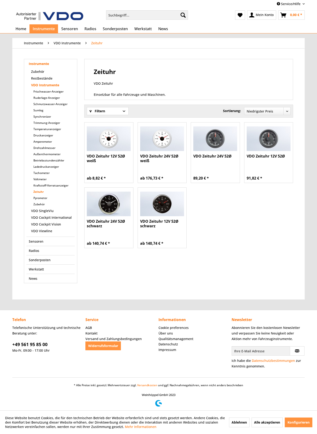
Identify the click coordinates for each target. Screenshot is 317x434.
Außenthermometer (47, 154)
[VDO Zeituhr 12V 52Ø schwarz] (162, 204)
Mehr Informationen (140, 426)
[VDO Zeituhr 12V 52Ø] (269, 139)
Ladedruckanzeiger (46, 167)
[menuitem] (147, 15)
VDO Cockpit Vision (46, 224)
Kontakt (91, 333)
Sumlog (38, 110)
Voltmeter (40, 179)
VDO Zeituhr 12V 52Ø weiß (106, 158)
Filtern (99, 111)
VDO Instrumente (45, 85)
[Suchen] (183, 15)
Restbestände (41, 78)
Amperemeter (42, 142)
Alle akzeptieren (267, 422)
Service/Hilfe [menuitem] (290, 4)
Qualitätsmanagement (175, 339)
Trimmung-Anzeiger (46, 123)
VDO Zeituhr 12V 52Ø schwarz (159, 223)
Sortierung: (232, 111)
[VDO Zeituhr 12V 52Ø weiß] (109, 139)
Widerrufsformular (103, 346)
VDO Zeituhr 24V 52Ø (212, 156)
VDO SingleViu (42, 211)
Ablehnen (239, 422)
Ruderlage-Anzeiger (46, 98)
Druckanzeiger (43, 135)
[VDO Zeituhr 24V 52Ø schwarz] (109, 204)
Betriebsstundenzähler (48, 160)
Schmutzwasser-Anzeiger (50, 104)
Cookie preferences (173, 327)
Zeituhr (38, 192)
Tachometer (41, 173)
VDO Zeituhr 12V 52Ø (266, 156)
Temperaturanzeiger (47, 129)
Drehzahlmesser (44, 148)
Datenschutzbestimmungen (273, 360)
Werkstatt (36, 269)
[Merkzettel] (240, 15)
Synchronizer (42, 117)
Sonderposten (40, 260)
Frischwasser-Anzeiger (48, 91)
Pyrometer (40, 198)
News (33, 278)
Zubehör (37, 71)
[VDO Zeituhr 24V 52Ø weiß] (162, 139)
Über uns (165, 333)
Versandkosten (147, 385)
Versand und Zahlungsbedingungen (113, 339)
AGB (88, 327)
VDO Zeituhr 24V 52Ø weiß (159, 158)
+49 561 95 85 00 (30, 344)
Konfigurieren (299, 422)
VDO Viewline (41, 231)
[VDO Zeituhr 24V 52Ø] (215, 139)
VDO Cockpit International (51, 217)
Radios (34, 250)
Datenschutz (168, 344)
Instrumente (39, 63)
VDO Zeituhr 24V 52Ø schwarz (106, 223)
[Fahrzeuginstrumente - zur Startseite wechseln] (50, 16)
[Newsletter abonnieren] (297, 351)
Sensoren (36, 241)
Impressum (167, 349)
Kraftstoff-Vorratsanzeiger (50, 185)
